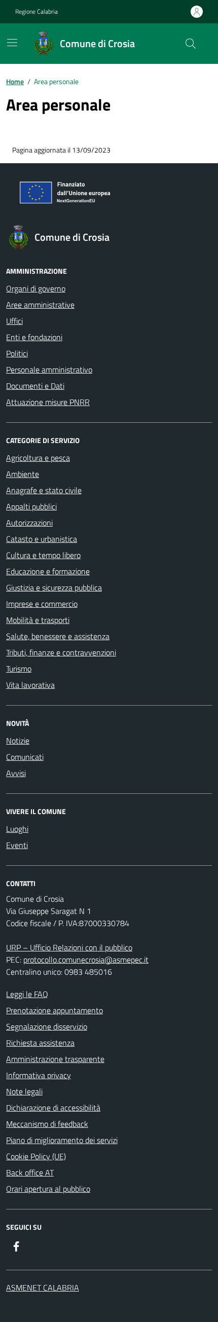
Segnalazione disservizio (46, 1026)
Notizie (17, 741)
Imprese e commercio (42, 604)
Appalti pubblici (31, 506)
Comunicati (25, 757)
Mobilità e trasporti (37, 620)
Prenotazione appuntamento (54, 1010)
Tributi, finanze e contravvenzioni (61, 652)
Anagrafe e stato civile (44, 490)
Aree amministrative (40, 305)
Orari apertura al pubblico (48, 1189)
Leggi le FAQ (27, 994)
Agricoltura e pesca (38, 458)
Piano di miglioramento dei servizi (62, 1140)
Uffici (14, 321)
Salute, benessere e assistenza (58, 636)
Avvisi (16, 773)
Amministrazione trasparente (55, 1059)
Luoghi (17, 829)
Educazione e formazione (48, 571)
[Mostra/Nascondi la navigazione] (12, 42)
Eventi (17, 845)
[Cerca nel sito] (190, 43)
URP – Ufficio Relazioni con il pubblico (69, 947)
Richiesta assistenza (40, 1043)
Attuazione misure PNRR (48, 402)
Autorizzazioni (29, 523)
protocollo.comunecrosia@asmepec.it (86, 959)
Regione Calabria (36, 11)
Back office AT (30, 1172)
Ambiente (22, 474)
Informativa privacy (38, 1075)
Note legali (24, 1091)
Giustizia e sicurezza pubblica (54, 587)
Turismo (18, 669)
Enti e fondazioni (34, 337)
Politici (17, 353)
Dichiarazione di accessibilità (53, 1107)
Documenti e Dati (35, 386)
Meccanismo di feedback (47, 1124)
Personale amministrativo (49, 369)
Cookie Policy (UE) (36, 1156)
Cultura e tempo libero (43, 555)
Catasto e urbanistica (41, 539)
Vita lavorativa (30, 685)
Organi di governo (35, 288)
